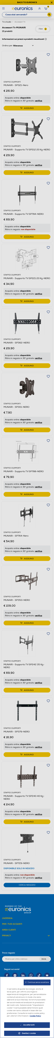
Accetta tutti (28, 1025)
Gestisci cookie (29, 1033)
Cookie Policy (35, 1016)
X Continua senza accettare (37, 982)
